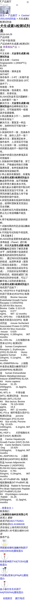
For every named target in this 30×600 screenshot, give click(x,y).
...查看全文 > (6, 508)
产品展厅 (12, 15)
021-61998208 (17, 524)
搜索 (17, 5)
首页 (2, 15)
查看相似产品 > (11, 47)
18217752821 (16, 521)
